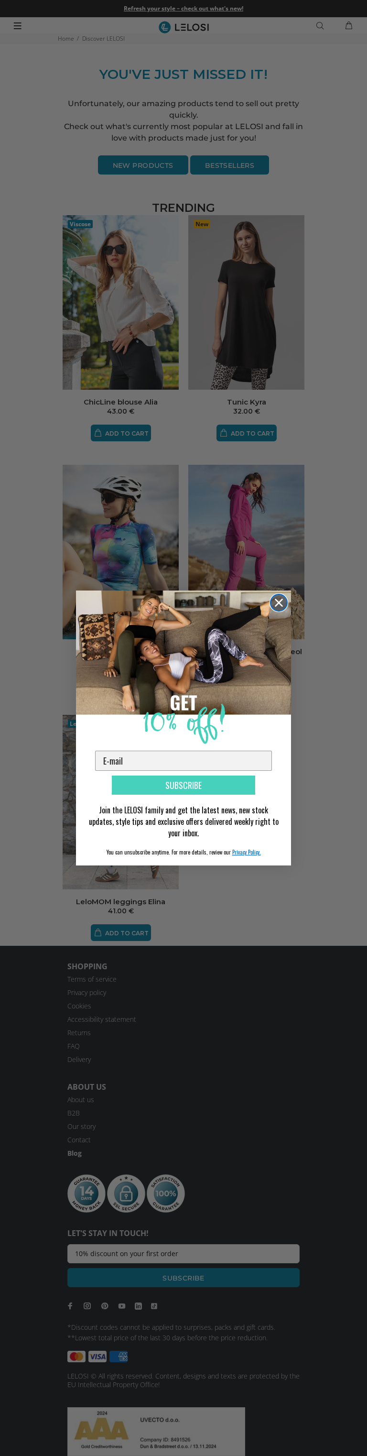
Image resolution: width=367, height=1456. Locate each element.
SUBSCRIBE (183, 785)
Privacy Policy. (246, 852)
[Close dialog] (278, 602)
